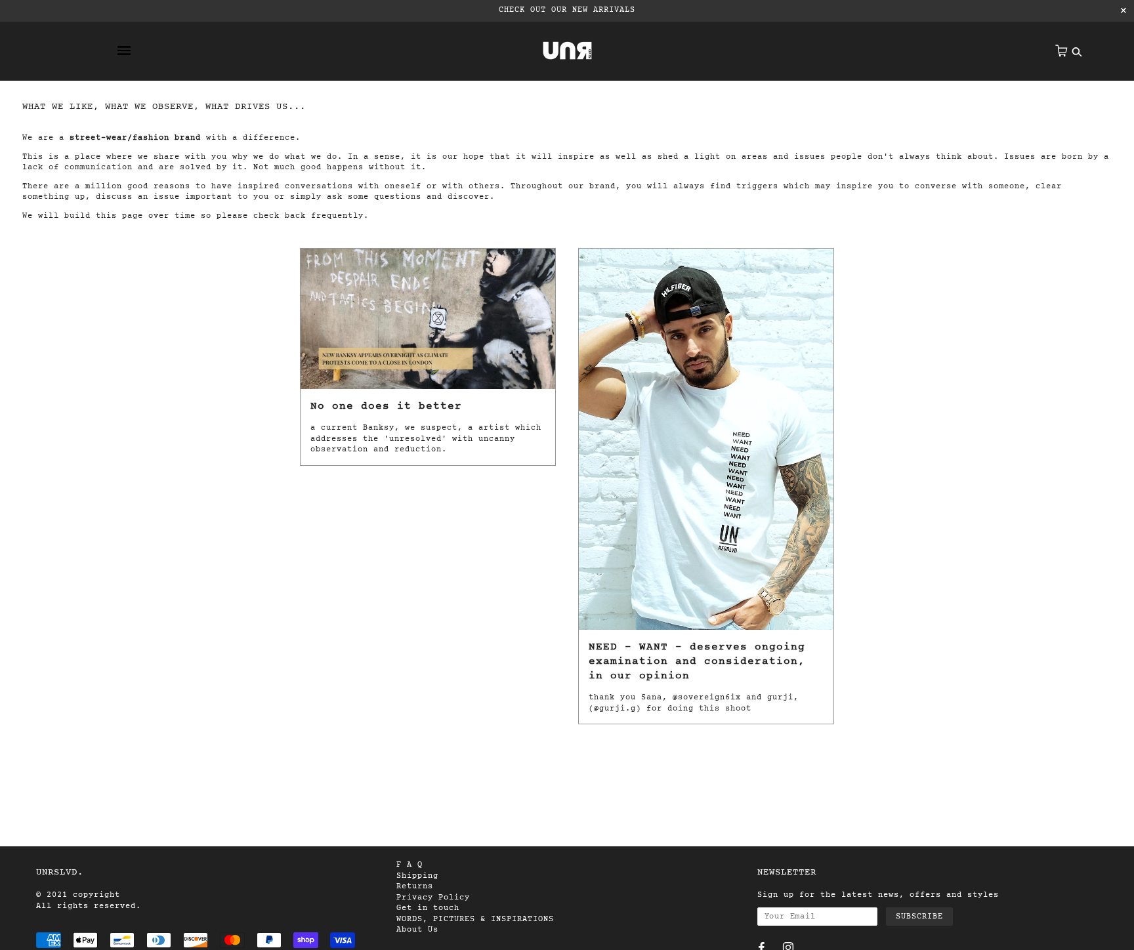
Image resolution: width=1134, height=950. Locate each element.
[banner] (567, 51)
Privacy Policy (433, 897)
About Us (417, 929)
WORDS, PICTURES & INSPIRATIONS (475, 919)
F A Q (409, 864)
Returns (414, 886)
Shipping (417, 876)
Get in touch (427, 908)
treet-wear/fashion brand (138, 138)
